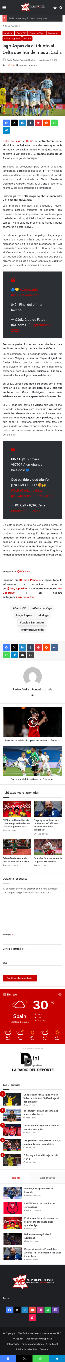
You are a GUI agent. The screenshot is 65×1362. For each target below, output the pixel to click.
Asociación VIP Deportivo (39, 1338)
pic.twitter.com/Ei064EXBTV (32, 496)
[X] (14, 123)
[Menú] (4, 8)
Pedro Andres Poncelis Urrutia (21, 60)
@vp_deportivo (25, 597)
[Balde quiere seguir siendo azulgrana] (13, 1239)
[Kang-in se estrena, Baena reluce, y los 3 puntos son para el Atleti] (12, 1145)
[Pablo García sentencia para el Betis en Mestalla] (17, 847)
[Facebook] (6, 123)
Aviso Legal (52, 1344)
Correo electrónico (13, 948)
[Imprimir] (30, 655)
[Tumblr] (30, 123)
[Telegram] (6, 130)
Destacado (53, 33)
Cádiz (29, 141)
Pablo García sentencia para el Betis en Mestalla (16, 860)
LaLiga (27, 38)
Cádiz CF (21, 33)
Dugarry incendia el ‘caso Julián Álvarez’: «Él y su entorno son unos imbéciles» (47, 825)
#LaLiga (36, 490)
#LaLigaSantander (25, 295)
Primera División (33, 629)
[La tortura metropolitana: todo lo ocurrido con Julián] (12, 1130)
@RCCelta (23, 571)
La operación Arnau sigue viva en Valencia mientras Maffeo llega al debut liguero (41, 1098)
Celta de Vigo (37, 33)
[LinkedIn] (22, 123)
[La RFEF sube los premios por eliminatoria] (13, 1208)
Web (5, 963)
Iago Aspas (25, 615)
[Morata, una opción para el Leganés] (13, 1193)
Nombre (8, 934)
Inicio (7, 26)
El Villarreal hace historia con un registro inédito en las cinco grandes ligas (16, 823)
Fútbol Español (12, 38)
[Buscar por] (60, 8)
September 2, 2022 (25, 511)
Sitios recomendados (33, 1344)
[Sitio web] (32, 695)
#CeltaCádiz (29, 290)
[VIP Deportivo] (32, 7)
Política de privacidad (27, 1349)
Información (13, 1344)
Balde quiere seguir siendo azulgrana (27, 18)
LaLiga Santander (33, 622)
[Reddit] (46, 123)
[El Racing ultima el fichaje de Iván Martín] (12, 1160)
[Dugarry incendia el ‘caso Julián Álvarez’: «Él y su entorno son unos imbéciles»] (48, 809)
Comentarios (47, 1177)
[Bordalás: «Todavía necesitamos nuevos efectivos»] (12, 1115)
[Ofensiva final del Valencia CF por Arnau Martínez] (48, 847)
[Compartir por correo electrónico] (22, 655)
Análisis (16, 26)
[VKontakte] (54, 647)
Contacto (44, 1349)
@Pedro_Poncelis (29, 580)
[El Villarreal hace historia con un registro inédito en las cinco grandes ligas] (17, 809)
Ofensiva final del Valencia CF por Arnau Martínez (48, 860)
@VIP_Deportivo (17, 588)
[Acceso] (55, 8)
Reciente (15, 1177)
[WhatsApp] (54, 123)
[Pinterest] (38, 123)
